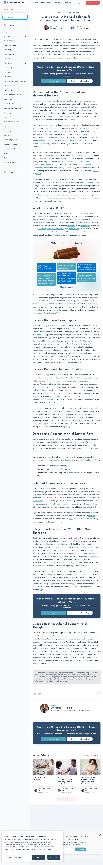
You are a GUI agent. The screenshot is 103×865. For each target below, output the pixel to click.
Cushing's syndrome (52, 131)
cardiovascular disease (42, 164)
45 (58, 313)
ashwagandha (80, 547)
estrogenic (58, 381)
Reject (38, 857)
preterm (91, 516)
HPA (71, 519)
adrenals (39, 101)
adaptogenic (42, 335)
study (52, 396)
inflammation (74, 229)
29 (80, 362)
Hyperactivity (84, 128)
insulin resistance (65, 161)
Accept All (54, 857)
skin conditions (53, 229)
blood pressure (62, 504)
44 (65, 168)
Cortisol (84, 152)
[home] (13, 3)
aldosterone (63, 110)
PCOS (95, 171)
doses (67, 460)
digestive (71, 226)
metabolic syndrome (81, 161)
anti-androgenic (69, 411)
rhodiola (92, 547)
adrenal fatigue (86, 182)
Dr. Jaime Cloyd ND (57, 28)
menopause (41, 387)
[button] (35, 3)
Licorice (36, 325)
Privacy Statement (44, 849)
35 (66, 427)
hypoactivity (42, 140)
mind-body (47, 562)
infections (42, 229)
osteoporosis (38, 168)
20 (94, 507)
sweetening (57, 235)
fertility (39, 174)
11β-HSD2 (81, 341)
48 (68, 427)
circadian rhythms (84, 164)
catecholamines (60, 116)
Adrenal (57, 12)
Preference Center (13, 857)
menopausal (85, 226)
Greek (42, 232)
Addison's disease (67, 140)
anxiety (47, 168)
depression (58, 168)
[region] (32, 846)
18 (74, 119)
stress (61, 229)
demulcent (55, 310)
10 (41, 590)
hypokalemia (38, 501)
